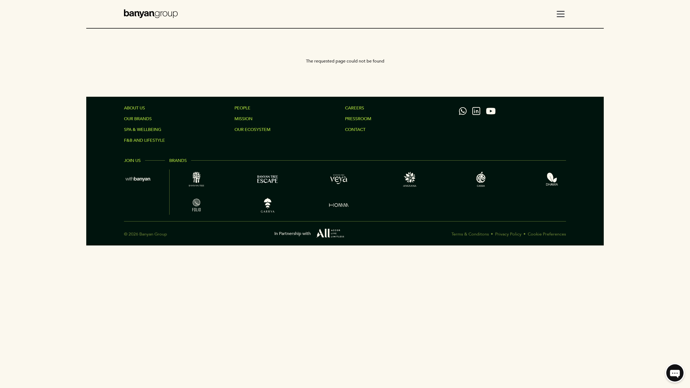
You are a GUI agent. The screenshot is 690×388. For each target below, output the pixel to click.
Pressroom (358, 119)
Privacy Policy (508, 234)
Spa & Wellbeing (142, 130)
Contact (355, 130)
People (242, 108)
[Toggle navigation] (560, 14)
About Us (134, 108)
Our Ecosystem (252, 130)
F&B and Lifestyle (144, 140)
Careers (354, 108)
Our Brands (138, 119)
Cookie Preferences (547, 234)
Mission (243, 119)
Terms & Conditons (470, 234)
